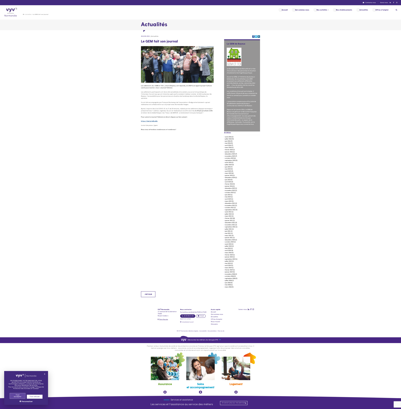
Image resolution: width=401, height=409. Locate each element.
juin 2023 (227, 195)
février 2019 (229, 270)
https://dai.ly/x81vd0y (149, 121)
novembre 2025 (230, 156)
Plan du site (221, 331)
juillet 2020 (228, 246)
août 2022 (228, 212)
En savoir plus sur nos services (233, 403)
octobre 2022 (229, 207)
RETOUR (148, 294)
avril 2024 (228, 182)
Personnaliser (27, 401)
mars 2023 (228, 201)
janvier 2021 (229, 237)
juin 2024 (227, 180)
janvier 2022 (229, 220)
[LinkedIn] (390, 2)
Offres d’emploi (216, 319)
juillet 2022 (228, 214)
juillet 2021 (228, 229)
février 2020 (229, 255)
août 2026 (228, 137)
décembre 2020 (230, 240)
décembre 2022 (230, 203)
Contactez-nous (370, 2)
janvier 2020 (229, 257)
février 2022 (229, 218)
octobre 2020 (229, 242)
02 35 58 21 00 (189, 316)
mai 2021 (228, 233)
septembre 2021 (230, 227)
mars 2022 (228, 216)
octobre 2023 (229, 192)
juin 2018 (227, 282)
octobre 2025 (229, 158)
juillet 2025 (228, 164)
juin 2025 (227, 167)
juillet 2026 (228, 139)
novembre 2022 (230, 205)
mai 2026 (228, 143)
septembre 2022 (230, 210)
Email (202, 316)
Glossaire (214, 324)
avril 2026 (228, 145)
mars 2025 (228, 173)
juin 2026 (227, 141)
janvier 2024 (229, 186)
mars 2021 (228, 235)
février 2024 (229, 184)
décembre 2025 (230, 154)
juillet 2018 (228, 280)
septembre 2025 (230, 160)
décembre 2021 (230, 222)
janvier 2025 (229, 175)
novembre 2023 (230, 190)
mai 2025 (228, 169)
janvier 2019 (229, 272)
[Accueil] (23, 14)
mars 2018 (228, 287)
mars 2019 (228, 267)
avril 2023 (228, 199)
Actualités (28, 14)
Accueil (213, 312)
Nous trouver (215, 322)
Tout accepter (17, 396)
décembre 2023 (230, 188)
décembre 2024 (230, 177)
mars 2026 (228, 147)
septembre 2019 (230, 259)
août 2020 (228, 244)
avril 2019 (228, 265)
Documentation (212, 331)
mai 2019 (228, 263)
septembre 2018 (230, 278)
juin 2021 (227, 231)
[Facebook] (393, 2)
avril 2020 (228, 250)
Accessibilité (203, 331)
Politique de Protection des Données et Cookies (28, 387)
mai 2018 (228, 285)
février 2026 (229, 149)
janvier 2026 (229, 152)
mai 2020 (228, 248)
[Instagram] (396, 2)
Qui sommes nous (217, 314)
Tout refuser (35, 397)
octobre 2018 (229, 276)
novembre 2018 (230, 274)
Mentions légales (193, 331)
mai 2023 (228, 197)
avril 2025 (228, 171)
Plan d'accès (163, 319)
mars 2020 (228, 252)
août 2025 (228, 162)
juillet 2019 (228, 261)
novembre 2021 (230, 225)
